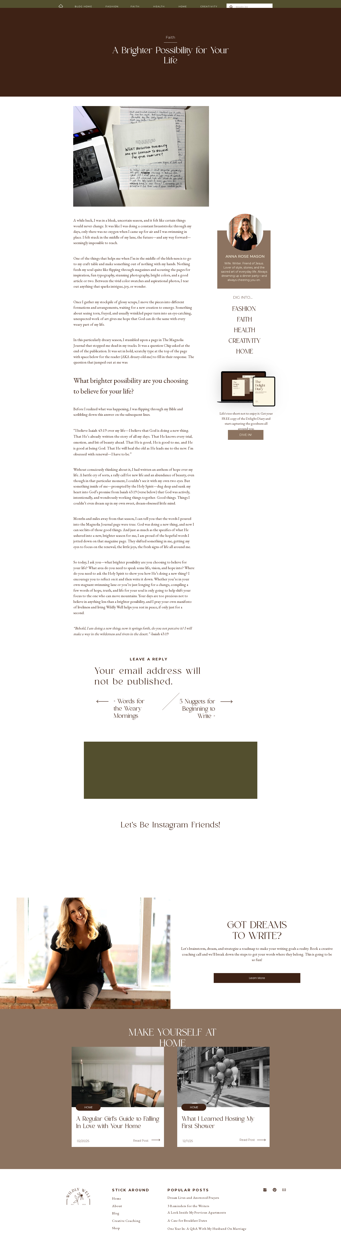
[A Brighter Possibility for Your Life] (102, 701)
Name (111, 836)
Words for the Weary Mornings (129, 708)
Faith (170, 37)
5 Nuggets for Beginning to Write (197, 709)
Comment (120, 725)
